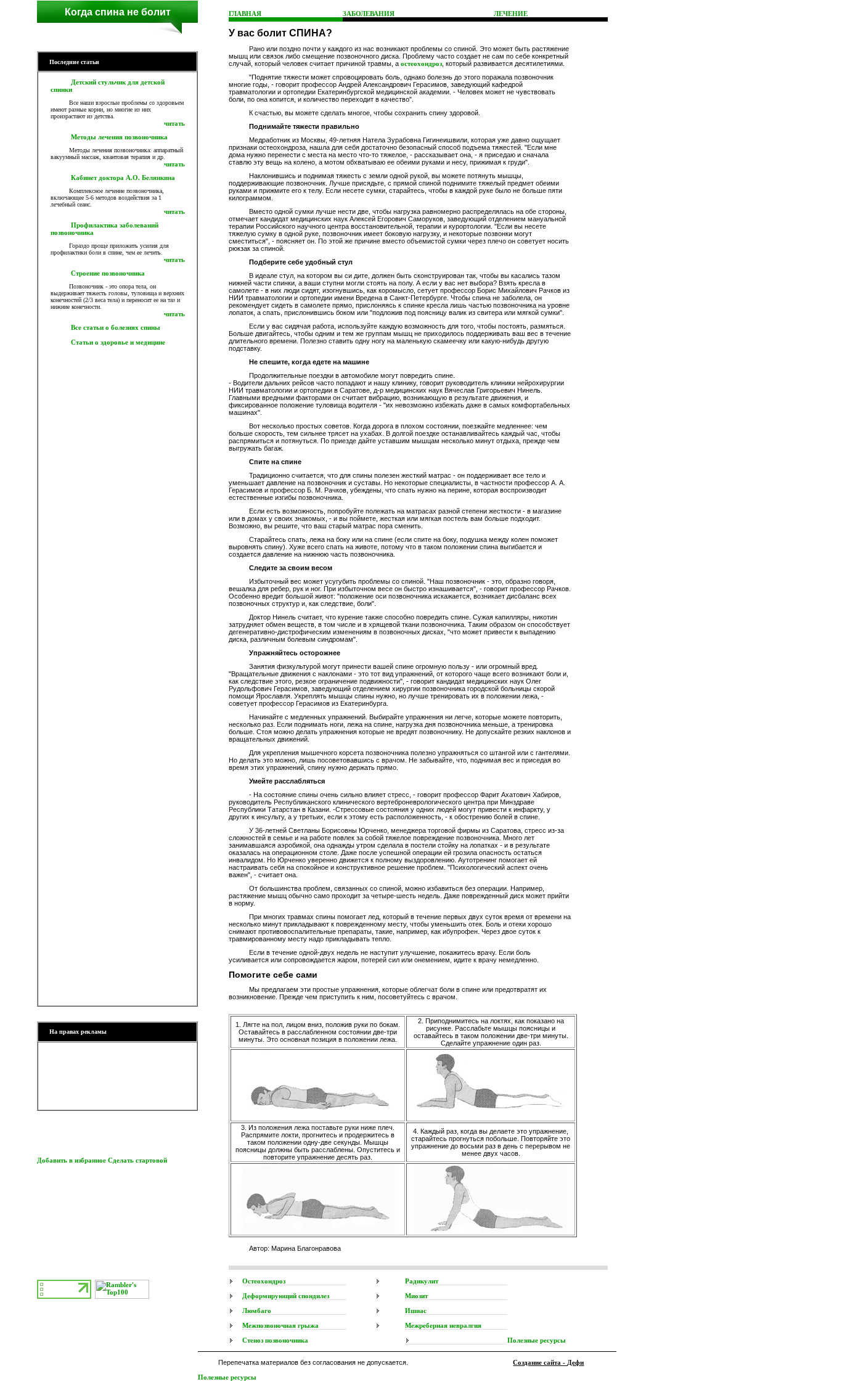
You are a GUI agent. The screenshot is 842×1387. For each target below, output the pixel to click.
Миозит (416, 1295)
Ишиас (416, 1310)
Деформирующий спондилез (285, 1295)
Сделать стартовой (137, 1160)
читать (174, 123)
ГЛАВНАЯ (245, 13)
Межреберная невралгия (443, 1325)
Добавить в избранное (71, 1160)
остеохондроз (421, 63)
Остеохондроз (263, 1281)
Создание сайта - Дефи (548, 1362)
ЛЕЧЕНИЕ (511, 13)
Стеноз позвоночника (275, 1340)
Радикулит (421, 1281)
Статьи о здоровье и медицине (118, 342)
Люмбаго (256, 1310)
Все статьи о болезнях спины (115, 327)
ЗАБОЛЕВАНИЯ (368, 13)
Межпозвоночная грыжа (280, 1325)
